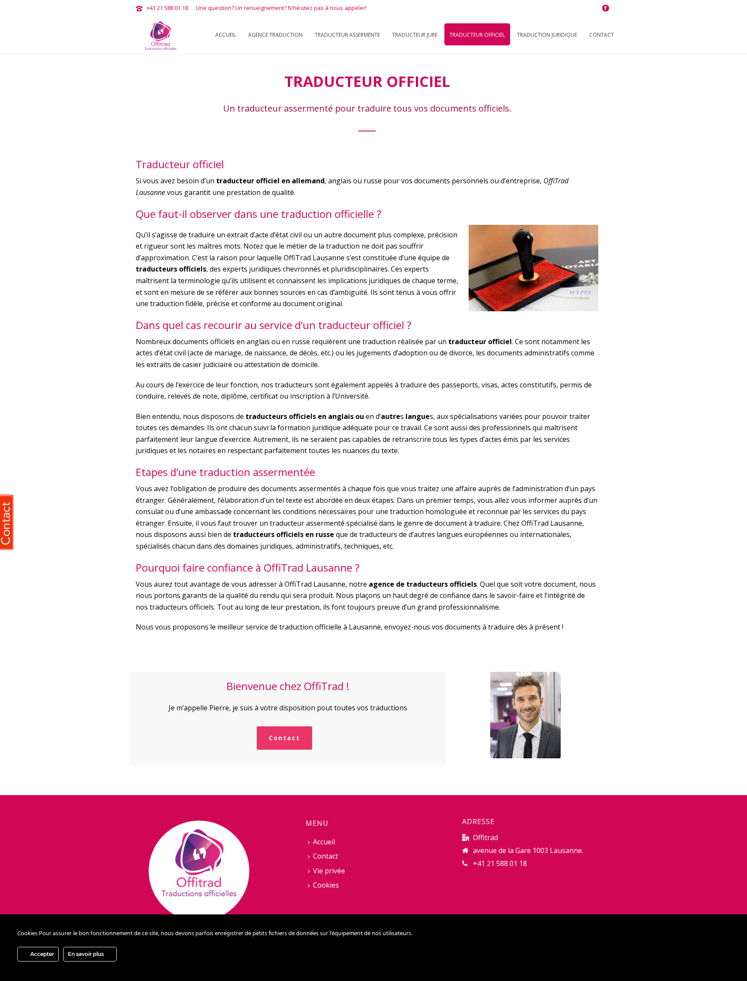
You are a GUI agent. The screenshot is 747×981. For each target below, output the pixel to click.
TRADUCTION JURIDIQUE (547, 34)
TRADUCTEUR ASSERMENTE (347, 34)
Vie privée (329, 871)
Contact (601, 34)
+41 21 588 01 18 (167, 8)
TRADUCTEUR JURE (414, 34)
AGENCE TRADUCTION (275, 34)
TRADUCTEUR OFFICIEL (477, 34)
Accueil (225, 34)
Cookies (326, 885)
